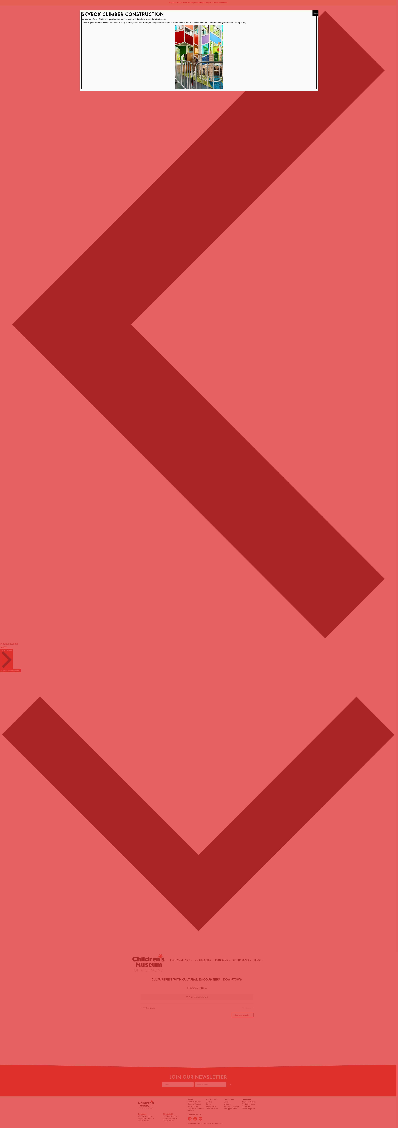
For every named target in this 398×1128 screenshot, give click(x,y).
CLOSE (315, 13)
